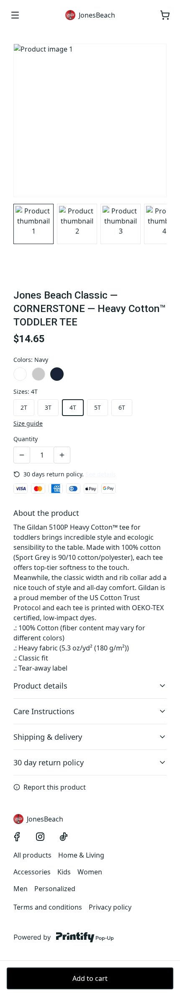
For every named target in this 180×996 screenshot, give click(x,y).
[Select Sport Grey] (38, 374)
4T (72, 407)
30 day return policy (48, 762)
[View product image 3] (120, 224)
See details (100, 474)
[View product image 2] (77, 224)
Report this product (54, 787)
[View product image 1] (33, 224)
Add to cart (90, 978)
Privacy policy (110, 907)
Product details (40, 686)
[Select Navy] (57, 374)
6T (121, 407)
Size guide (28, 423)
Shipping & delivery (47, 737)
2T (24, 407)
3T (48, 407)
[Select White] (20, 374)
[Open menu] (15, 15)
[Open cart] (165, 15)
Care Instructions (44, 711)
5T (97, 407)
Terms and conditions (47, 907)
